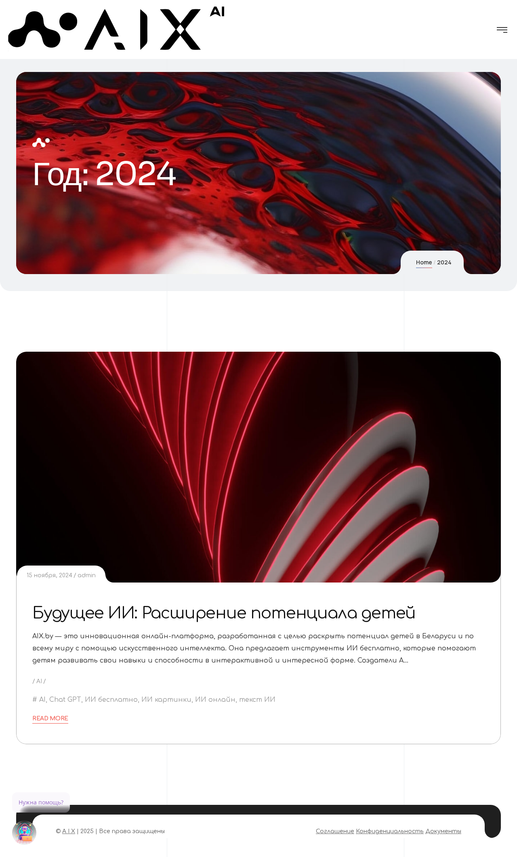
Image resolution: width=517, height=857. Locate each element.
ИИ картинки (166, 699)
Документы (443, 831)
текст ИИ (257, 699)
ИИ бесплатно (111, 699)
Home (424, 262)
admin (87, 575)
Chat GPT (65, 699)
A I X (68, 831)
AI (39, 681)
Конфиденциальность (390, 831)
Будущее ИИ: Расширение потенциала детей (224, 613)
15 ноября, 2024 (49, 575)
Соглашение (335, 831)
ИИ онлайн (215, 699)
